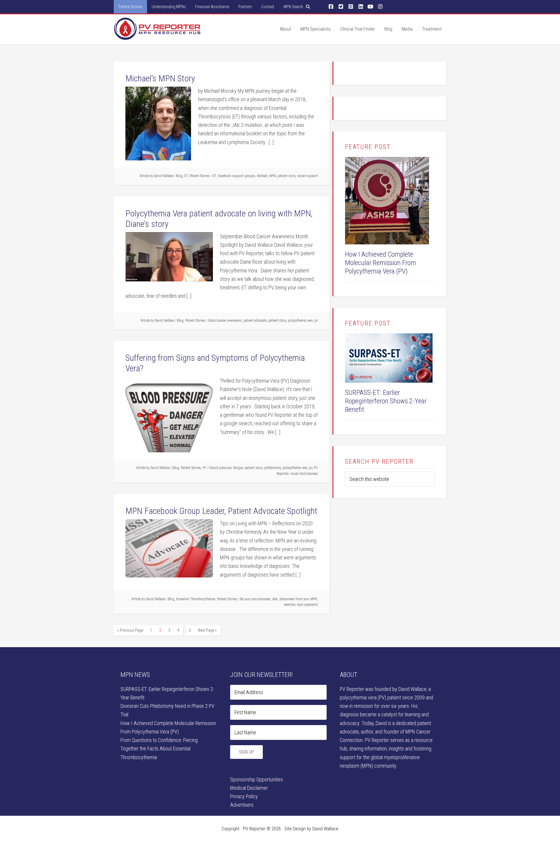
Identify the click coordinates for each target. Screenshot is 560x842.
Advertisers (241, 805)
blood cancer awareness (225, 320)
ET (186, 176)
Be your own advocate (255, 599)
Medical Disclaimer (249, 788)
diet (275, 599)
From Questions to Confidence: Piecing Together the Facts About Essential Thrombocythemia (159, 748)
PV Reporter (157, 34)
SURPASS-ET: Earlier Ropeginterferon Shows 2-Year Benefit (386, 401)
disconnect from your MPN (298, 599)
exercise (289, 605)
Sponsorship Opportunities (256, 779)
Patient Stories (200, 176)
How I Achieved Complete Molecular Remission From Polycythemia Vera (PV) (380, 262)
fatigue (238, 468)
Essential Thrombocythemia (195, 599)
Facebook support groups (236, 176)
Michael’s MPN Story (160, 78)
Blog (179, 176)
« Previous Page (130, 630)
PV (204, 468)
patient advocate (255, 320)
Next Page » (207, 630)
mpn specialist (307, 605)
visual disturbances (304, 474)
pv (316, 320)
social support (307, 176)
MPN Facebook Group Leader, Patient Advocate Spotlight (221, 511)
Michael (262, 176)
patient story (286, 176)
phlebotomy (272, 468)
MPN (272, 176)
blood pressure (220, 468)
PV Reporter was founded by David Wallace (383, 689)
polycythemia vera (300, 320)
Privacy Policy (244, 796)
